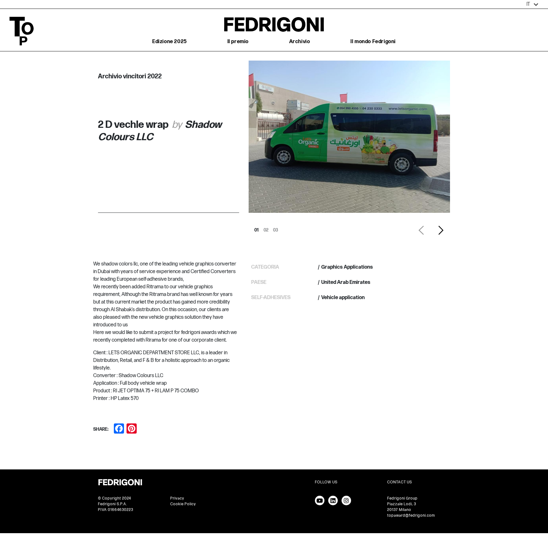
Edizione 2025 (169, 42)
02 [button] (266, 228)
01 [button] (256, 228)
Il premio (238, 42)
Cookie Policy (183, 504)
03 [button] (275, 228)
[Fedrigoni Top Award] (274, 24)
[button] (532, 4)
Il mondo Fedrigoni (373, 42)
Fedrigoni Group (402, 498)
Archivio (299, 42)
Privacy (177, 498)
